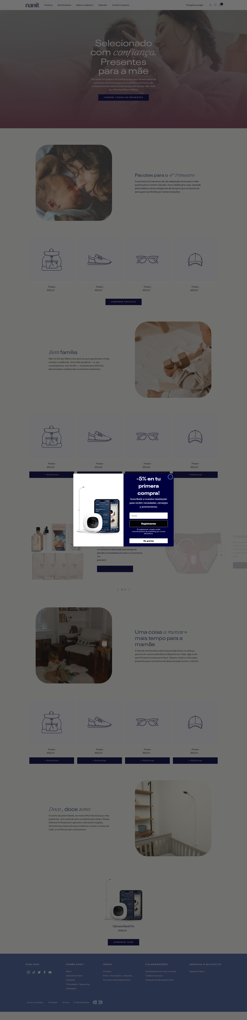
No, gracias (148, 540)
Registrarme (148, 524)
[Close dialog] (170, 477)
